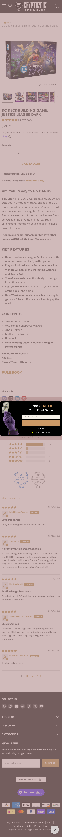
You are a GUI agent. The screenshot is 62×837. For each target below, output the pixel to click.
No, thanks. (41, 428)
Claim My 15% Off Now (41, 423)
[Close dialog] (60, 403)
